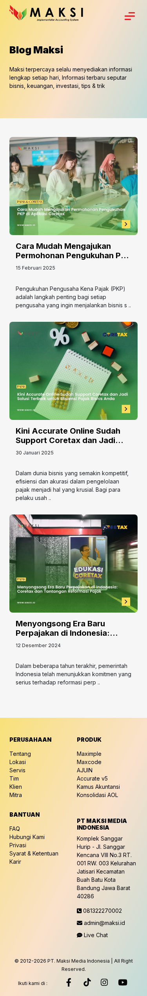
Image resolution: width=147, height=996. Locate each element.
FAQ (14, 828)
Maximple (89, 753)
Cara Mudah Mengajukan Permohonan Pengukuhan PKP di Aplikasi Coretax (73, 255)
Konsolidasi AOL (97, 795)
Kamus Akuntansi (98, 786)
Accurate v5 (92, 778)
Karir (15, 861)
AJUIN (85, 770)
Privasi (17, 845)
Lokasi (17, 762)
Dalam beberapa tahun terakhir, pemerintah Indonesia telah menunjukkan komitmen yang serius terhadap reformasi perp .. (73, 674)
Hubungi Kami (27, 837)
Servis (17, 770)
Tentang (20, 753)
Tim (14, 778)
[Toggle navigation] (130, 16)
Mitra (15, 795)
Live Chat (95, 935)
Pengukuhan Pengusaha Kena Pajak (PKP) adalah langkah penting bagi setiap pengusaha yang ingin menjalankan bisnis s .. (73, 296)
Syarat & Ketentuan (33, 853)
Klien (15, 786)
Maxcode (89, 762)
